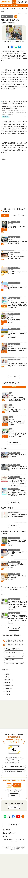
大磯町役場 (7, 682)
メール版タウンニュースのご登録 (13, 771)
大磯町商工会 (8, 688)
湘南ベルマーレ (9, 680)
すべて (3, 8)
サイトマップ (14, 841)
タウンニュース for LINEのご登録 (13, 766)
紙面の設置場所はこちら (12, 660)
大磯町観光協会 (9, 685)
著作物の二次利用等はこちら (13, 652)
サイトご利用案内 (19, 839)
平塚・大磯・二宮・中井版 (9, 5)
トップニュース (11, 8)
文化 (18, 8)
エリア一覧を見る (13, 442)
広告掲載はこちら (10, 656)
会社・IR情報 (6, 830)
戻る (3, 11)
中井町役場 (7, 694)
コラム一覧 (14, 628)
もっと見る (14, 376)
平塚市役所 (7, 674)
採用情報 (5, 836)
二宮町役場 (7, 691)
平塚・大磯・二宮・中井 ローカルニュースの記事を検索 (14, 588)
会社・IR (18, 2)
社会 (23, 8)
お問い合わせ (15, 824)
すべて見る (13, 502)
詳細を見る (14, 795)
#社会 (3, 159)
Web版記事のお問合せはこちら (14, 663)
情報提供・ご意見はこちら (13, 649)
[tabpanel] (14, 34)
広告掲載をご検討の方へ (9, 833)
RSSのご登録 (13, 807)
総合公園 (7, 677)
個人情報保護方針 (8, 839)
